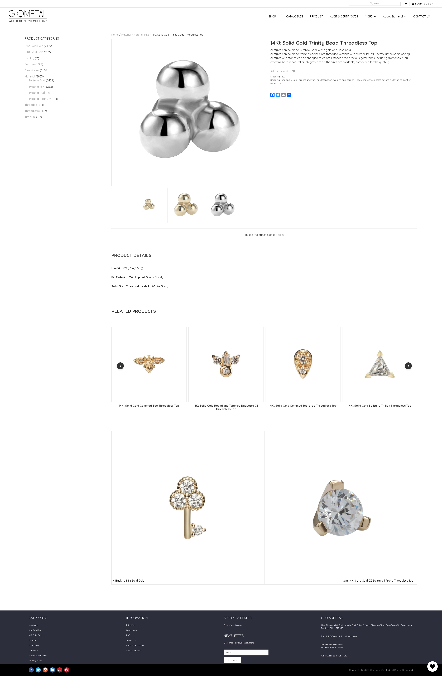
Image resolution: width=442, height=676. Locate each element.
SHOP (272, 16)
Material (30, 76)
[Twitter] (38, 670)
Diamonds (33, 650)
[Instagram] (45, 670)
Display (29, 58)
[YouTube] (59, 670)
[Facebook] (31, 670)
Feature (30, 64)
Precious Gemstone (37, 655)
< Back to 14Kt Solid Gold (128, 580)
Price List (130, 625)
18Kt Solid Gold (34, 52)
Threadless (32, 111)
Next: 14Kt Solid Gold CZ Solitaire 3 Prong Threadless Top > (378, 580)
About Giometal (393, 16)
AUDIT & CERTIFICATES (344, 16)
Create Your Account (233, 625)
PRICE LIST (316, 16)
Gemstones (32, 70)
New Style (33, 625)
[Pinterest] (66, 670)
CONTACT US (421, 16)
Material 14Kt (37, 80)
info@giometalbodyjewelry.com (342, 636)
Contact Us (131, 640)
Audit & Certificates (135, 645)
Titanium (30, 117)
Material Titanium (40, 98)
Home (115, 34)
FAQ (128, 635)
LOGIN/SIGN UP (424, 4)
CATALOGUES (294, 16)
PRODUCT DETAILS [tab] (131, 255)
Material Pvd (37, 92)
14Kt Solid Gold (34, 46)
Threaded (31, 105)
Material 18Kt (37, 86)
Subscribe (232, 660)
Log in (280, 235)
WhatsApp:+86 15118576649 (334, 655)
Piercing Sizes (35, 660)
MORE (369, 16)
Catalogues (131, 630)
